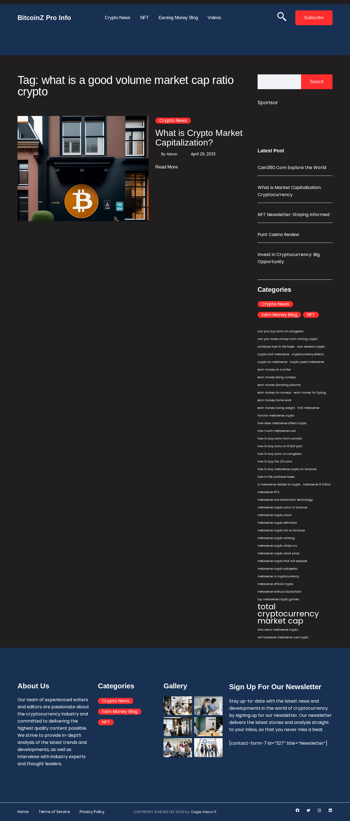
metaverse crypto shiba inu (277, 546)
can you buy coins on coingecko (281, 331)
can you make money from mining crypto (287, 339)
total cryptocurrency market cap (288, 613)
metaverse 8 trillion (317, 484)
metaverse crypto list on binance (281, 530)
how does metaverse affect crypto (282, 423)
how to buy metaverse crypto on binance (287, 469)
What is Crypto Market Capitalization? (199, 137)
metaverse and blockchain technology (285, 500)
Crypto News (173, 121)
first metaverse (308, 408)
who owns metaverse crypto (278, 630)
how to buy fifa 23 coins (275, 461)
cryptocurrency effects (308, 354)
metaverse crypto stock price (278, 553)
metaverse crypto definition (277, 523)
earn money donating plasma (279, 385)
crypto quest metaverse (307, 362)
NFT (311, 315)
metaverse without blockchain (279, 592)
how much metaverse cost (277, 431)
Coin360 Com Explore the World (292, 167)
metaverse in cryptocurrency (278, 576)
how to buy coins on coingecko (280, 454)
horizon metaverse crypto (276, 416)
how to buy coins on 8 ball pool (280, 446)
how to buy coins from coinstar (280, 438)
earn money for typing (310, 393)
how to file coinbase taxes (276, 477)
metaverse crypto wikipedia (278, 569)
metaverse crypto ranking (276, 538)
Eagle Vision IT (204, 811)
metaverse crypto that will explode (282, 561)
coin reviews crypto (311, 347)
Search (317, 81)
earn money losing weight (276, 408)
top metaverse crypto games (278, 599)
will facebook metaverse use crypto (283, 637)
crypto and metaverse (273, 354)
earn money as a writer (274, 370)
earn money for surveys (274, 393)
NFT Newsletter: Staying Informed (293, 214)
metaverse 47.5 (268, 492)
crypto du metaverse (272, 362)
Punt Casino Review (278, 234)
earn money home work (274, 400)
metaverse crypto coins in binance (282, 507)
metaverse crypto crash (275, 515)
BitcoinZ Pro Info (44, 17)
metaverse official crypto (275, 584)
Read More (166, 167)
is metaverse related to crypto (279, 484)
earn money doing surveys (277, 377)
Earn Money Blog (279, 315)
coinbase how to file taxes (276, 347)
